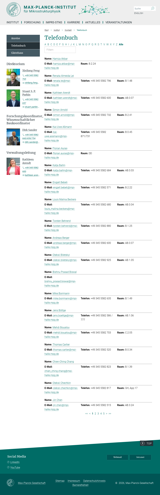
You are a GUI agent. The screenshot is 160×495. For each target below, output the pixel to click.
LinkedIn (15, 462)
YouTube (15, 467)
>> (110, 413)
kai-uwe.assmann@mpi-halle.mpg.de (56, 136)
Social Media (16, 456)
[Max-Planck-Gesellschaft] (12, 483)
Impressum (74, 480)
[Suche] (152, 8)
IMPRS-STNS (54, 22)
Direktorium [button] (16, 64)
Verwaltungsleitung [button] (21, 153)
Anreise (15, 38)
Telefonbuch (18, 45)
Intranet (140, 457)
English (138, 13)
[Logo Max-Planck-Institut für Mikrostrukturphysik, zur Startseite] (65, 9)
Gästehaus (17, 52)
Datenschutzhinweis (94, 480)
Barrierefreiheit (80, 485)
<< (86, 413)
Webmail (117, 457)
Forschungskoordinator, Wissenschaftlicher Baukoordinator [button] (23, 119)
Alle (121, 44)
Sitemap (60, 480)
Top (149, 443)
